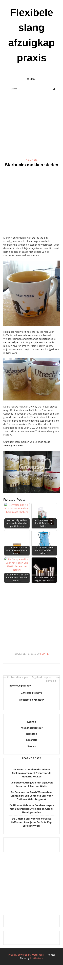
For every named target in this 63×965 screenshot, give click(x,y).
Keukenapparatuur (32, 727)
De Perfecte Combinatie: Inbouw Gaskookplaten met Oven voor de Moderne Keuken (31, 773)
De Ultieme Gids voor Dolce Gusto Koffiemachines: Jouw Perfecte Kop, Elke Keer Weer (31, 822)
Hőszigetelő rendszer (31, 699)
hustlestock (36, 958)
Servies (31, 746)
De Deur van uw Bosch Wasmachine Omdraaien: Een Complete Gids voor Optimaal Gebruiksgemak (31, 796)
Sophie (44, 654)
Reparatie (31, 739)
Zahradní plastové (31, 692)
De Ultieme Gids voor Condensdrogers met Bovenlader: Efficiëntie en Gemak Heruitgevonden (31, 809)
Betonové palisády (20, 685)
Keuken (31, 159)
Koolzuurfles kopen (18, 677)
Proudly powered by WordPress (26, 954)
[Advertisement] (31, 125)
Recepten (31, 733)
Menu (33, 79)
